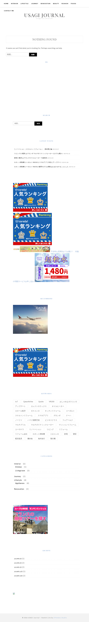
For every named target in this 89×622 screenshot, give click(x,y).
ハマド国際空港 (33, 420)
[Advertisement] (46, 84)
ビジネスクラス (51, 420)
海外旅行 (41, 438)
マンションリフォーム (67, 425)
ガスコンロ (35, 411)
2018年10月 (18, 576)
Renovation (46, 3)
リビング (50, 429)
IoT (16, 401)
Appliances (20, 483)
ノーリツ (18, 420)
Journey (34, 3)
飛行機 (53, 438)
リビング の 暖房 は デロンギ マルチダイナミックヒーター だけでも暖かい (38, 153)
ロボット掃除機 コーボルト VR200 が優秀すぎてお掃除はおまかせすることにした (41, 167)
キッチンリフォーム (53, 411)
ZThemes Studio (60, 617)
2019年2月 (18, 563)
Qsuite (41, 401)
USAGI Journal (44, 15)
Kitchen (18, 467)
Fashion (65, 3)
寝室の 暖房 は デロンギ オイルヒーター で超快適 (30, 158)
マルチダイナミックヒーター (42, 425)
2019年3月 (18, 559)
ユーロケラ (19, 429)
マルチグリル (20, 425)
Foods (73, 3)
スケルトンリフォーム (24, 415)
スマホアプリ (43, 415)
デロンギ (57, 415)
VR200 (51, 401)
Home (6, 3)
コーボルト (70, 411)
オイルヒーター (58, 406)
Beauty (56, 3)
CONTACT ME (9, 11)
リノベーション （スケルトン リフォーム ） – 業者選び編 (33, 149)
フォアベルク (67, 420)
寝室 (74, 434)
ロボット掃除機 (39, 434)
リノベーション (35, 429)
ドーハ (68, 415)
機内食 (30, 438)
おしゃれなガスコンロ (68, 401)
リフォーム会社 (21, 434)
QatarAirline (28, 401)
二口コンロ (54, 434)
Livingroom (20, 471)
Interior (14, 3)
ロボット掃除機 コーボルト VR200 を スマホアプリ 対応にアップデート (38, 162)
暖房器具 (18, 438)
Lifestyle (25, 3)
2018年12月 (18, 571)
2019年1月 (18, 567)
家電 (66, 434)
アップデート (20, 406)
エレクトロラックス (39, 406)
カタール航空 (20, 411)
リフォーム (63, 429)
